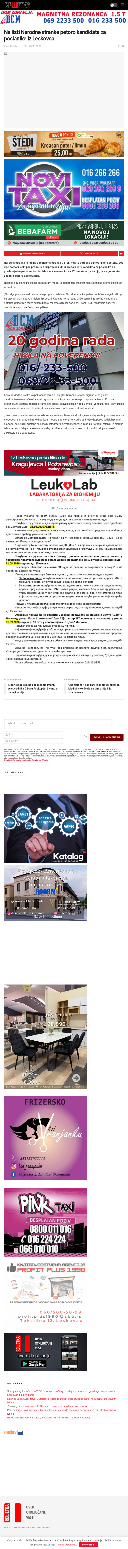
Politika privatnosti (66, 1544)
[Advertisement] (64, 1466)
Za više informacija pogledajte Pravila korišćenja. (26, 760)
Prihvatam (88, 1544)
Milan (10, 1398)
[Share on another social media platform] (121, 253)
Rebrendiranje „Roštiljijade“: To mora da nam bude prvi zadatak (54, 1406)
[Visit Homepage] (17, 5)
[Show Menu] (122, 5)
